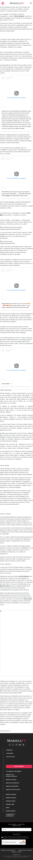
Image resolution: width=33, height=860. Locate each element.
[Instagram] (13, 744)
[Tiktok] (16, 744)
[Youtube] (20, 744)
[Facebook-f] (9, 744)
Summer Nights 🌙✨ (7, 383)
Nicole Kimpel (20, 310)
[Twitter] (23, 744)
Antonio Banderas (21, 131)
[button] (30, 3)
